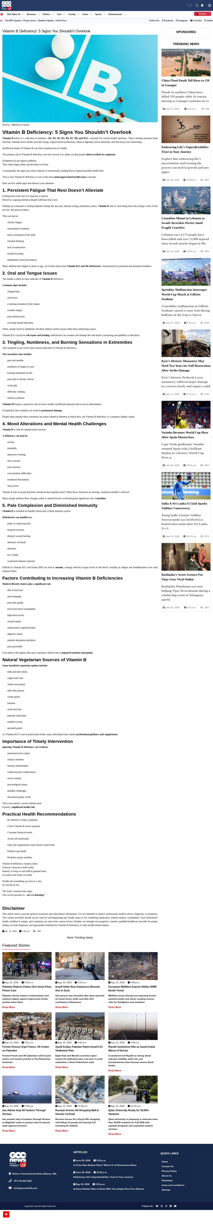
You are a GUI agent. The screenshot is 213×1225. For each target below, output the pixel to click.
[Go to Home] (6, 1214)
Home (165, 1161)
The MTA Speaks (13, 20)
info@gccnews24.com (25, 1188)
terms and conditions (173, 1185)
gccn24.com (32, 1206)
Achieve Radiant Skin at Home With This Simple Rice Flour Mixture (108, 1189)
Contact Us (168, 1166)
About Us (167, 1175)
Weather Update (45, 20)
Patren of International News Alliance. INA (34, 1173)
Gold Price (61, 20)
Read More (8, 1007)
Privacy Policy (169, 1171)
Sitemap (166, 1190)
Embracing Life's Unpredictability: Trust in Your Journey (103, 1177)
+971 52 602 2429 (23, 1181)
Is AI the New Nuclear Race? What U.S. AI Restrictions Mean (105, 1165)
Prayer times (30, 20)
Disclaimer (167, 1180)
